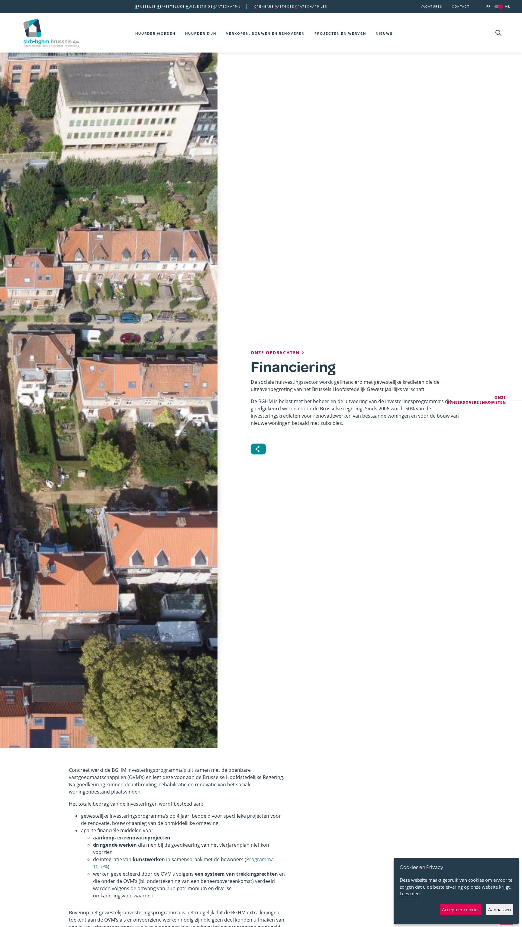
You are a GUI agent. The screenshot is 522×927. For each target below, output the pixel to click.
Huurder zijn (200, 33)
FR (488, 6)
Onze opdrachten (276, 352)
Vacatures (431, 6)
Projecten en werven (340, 33)
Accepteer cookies (460, 909)
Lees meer (410, 893)
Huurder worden (155, 33)
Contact (461, 6)
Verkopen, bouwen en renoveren (265, 33)
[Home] (51, 33)
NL (507, 6)
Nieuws (384, 33)
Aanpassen (499, 909)
